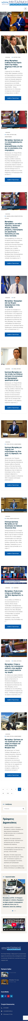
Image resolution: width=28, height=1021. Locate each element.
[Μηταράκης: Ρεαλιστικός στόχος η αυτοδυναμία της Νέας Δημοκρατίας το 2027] (14, 575)
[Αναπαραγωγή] (4, 928)
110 (8, 793)
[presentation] (3, 909)
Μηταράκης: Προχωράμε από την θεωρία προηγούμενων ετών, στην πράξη (13, 304)
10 (3, 793)
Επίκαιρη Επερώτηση (14, 518)
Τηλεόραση (15, 587)
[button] (12, 909)
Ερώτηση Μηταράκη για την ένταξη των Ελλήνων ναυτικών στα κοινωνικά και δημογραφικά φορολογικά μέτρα (14, 376)
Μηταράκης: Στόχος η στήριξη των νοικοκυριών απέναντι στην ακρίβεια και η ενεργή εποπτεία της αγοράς (14, 668)
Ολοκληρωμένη (8, 136)
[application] (14, 923)
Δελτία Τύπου (10, 896)
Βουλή (7, 134)
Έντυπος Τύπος (16, 57)
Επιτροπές (19, 661)
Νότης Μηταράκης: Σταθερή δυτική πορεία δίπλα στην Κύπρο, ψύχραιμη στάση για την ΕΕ (13, 65)
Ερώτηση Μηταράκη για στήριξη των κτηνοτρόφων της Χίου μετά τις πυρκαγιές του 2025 (13, 451)
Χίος (14, 297)
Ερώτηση (7, 218)
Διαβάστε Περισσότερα (13, 98)
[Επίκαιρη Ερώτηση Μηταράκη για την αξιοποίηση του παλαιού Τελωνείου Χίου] (14, 505)
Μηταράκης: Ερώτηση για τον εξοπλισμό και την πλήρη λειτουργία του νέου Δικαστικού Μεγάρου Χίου (14, 744)
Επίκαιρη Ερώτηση (18, 216)
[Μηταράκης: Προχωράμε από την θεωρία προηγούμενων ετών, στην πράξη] (14, 285)
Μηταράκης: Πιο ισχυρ (14, 978)
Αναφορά (8, 216)
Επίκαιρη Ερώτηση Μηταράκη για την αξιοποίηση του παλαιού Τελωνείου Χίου (13, 525)
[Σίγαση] (21, 928)
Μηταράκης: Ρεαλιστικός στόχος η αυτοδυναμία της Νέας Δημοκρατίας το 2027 (14, 594)
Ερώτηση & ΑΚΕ (13, 134)
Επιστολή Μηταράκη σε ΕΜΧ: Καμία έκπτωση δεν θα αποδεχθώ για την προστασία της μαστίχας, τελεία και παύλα (14, 849)
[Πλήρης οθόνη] (23, 928)
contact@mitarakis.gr (7, 1009)
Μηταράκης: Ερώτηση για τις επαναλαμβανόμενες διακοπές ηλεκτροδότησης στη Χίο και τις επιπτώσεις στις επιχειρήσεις (14, 145)
